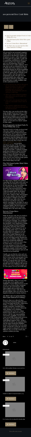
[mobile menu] (28, 3)
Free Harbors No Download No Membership (14, 419)
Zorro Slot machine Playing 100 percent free (14, 368)
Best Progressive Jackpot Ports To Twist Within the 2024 (19, 36)
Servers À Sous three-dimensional (17, 43)
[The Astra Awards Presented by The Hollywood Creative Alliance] (15, 3)
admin (14, 342)
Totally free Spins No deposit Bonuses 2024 (13, 393)
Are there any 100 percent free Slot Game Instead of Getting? (17, 46)
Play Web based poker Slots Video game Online (18, 40)
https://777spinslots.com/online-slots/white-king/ (12, 142)
